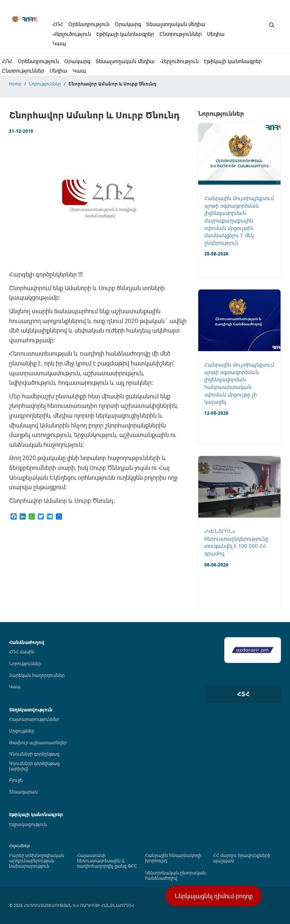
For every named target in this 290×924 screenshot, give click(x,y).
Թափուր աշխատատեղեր (38, 742)
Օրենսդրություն (89, 24)
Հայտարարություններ (34, 719)
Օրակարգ (128, 24)
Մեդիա (216, 33)
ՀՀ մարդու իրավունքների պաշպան (241, 857)
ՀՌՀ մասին (21, 651)
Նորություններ (45, 84)
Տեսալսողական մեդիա (175, 24)
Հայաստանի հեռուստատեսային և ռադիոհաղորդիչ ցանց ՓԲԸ (107, 860)
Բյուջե (16, 779)
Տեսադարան (23, 791)
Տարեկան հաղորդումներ (37, 675)
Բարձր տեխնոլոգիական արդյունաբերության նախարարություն (36, 860)
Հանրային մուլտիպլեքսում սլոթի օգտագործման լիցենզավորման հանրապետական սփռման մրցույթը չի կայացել (239, 383)
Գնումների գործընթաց (34, 753)
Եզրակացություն (28, 824)
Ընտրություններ (180, 33)
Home (15, 84)
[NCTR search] (272, 25)
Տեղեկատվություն (30, 709)
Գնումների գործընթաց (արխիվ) (34, 766)
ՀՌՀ (57, 24)
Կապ (59, 43)
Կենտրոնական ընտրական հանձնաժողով (175, 875)
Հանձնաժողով (26, 642)
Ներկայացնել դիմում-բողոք (213, 896)
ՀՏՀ (243, 694)
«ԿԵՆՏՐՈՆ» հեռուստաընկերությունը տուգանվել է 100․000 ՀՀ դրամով (236, 542)
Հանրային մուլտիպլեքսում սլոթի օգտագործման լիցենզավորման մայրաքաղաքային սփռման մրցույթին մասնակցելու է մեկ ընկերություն (239, 220)
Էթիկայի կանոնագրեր (125, 33)
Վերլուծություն (71, 33)
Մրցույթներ (21, 730)
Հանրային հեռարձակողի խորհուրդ (173, 857)
